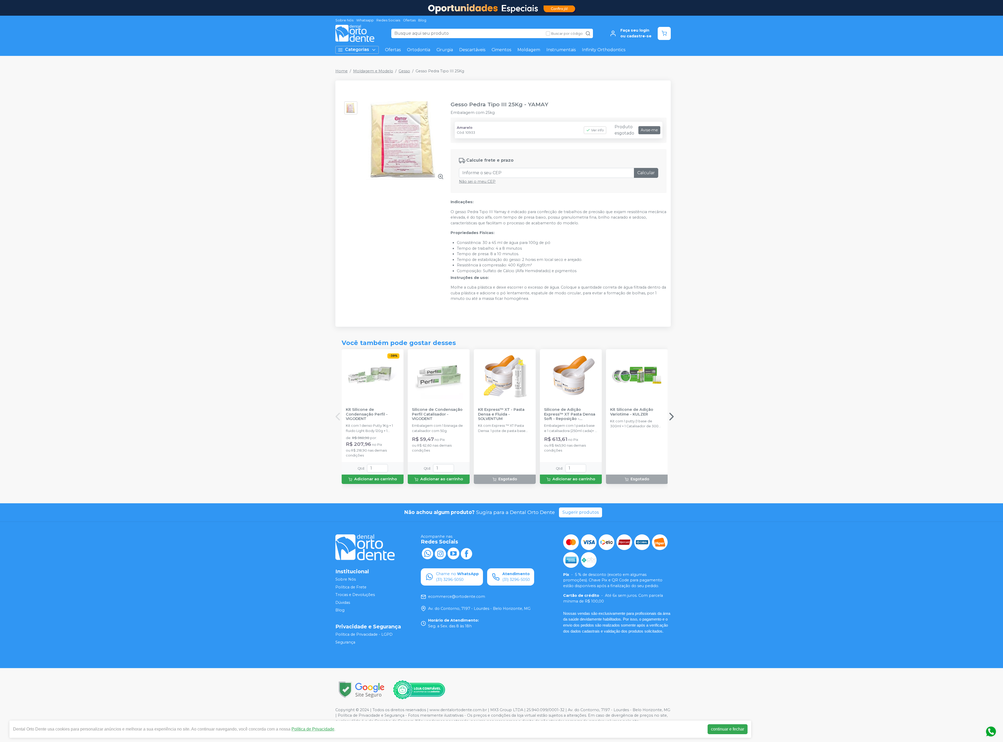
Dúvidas (342, 602)
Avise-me (649, 130)
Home (341, 71)
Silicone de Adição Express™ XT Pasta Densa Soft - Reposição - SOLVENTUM (569, 414)
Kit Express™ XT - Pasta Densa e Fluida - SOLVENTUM (501, 414)
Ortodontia (418, 49)
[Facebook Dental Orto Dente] (466, 553)
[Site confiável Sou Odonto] (419, 690)
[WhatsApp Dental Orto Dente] (427, 553)
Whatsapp (365, 20)
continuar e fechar (727, 729)
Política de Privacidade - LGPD (364, 634)
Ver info (597, 130)
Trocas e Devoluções (355, 594)
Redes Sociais (388, 20)
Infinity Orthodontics (603, 49)
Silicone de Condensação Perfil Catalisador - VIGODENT (437, 414)
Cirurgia (444, 49)
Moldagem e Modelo (373, 71)
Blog (422, 20)
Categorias (357, 49)
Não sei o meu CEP (477, 181)
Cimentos (501, 49)
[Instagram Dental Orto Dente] (440, 553)
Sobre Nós (344, 20)
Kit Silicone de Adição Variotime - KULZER (631, 411)
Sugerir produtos (580, 512)
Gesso (404, 71)
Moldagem (528, 49)
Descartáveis (472, 49)
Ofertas (409, 20)
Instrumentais (561, 49)
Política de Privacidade (312, 729)
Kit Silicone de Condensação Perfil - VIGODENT (367, 414)
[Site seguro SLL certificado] (361, 689)
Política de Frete (350, 587)
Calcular (646, 172)
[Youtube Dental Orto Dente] (453, 553)
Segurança (345, 642)
